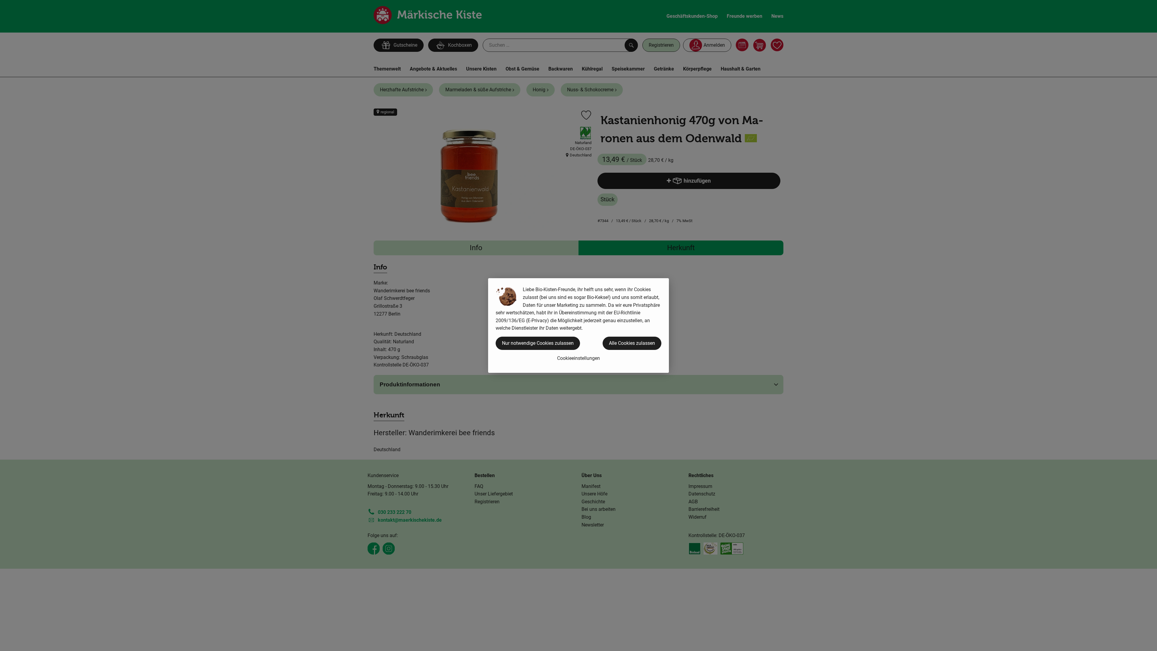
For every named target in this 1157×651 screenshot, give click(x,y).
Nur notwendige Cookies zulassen (538, 343)
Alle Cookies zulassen (632, 343)
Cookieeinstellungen (578, 358)
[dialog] (578, 325)
